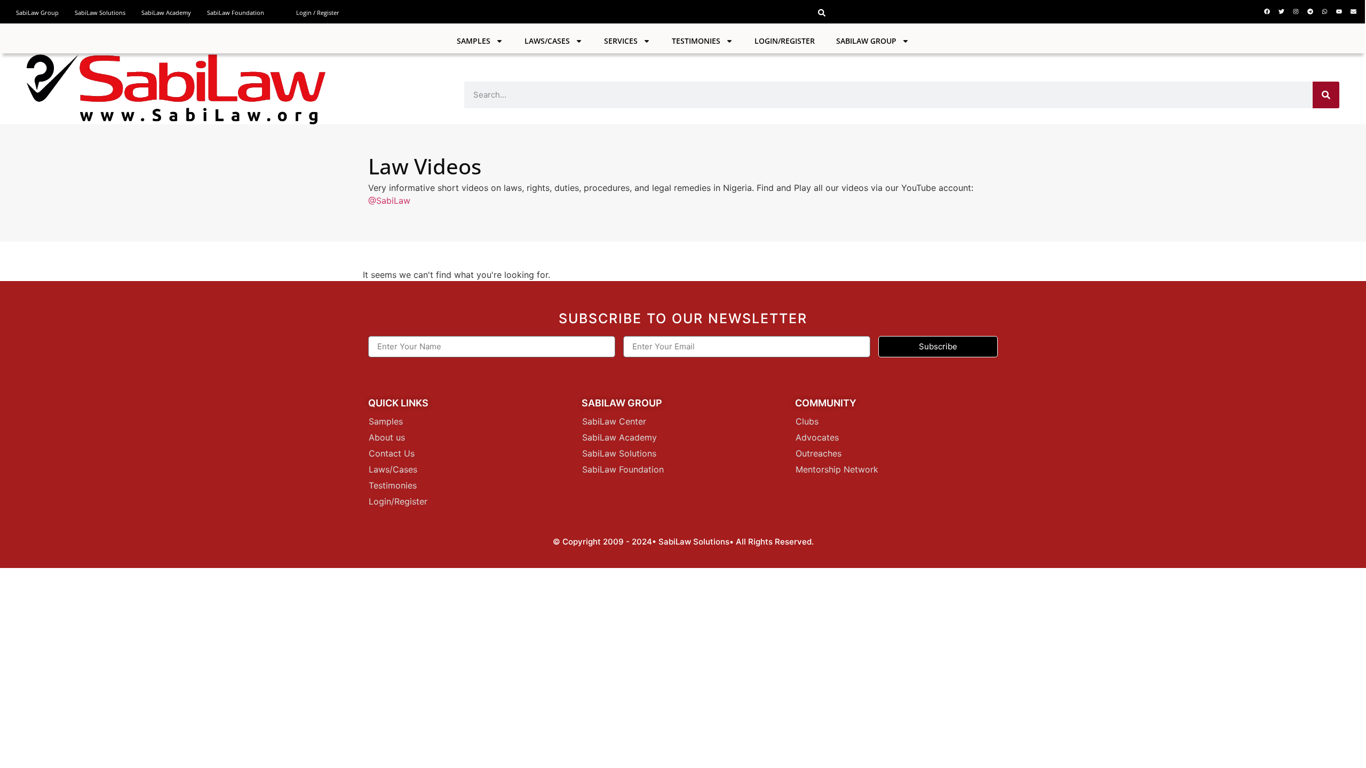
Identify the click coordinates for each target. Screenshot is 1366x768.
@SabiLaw (389, 200)
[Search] (1326, 95)
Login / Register (317, 13)
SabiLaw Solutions (100, 13)
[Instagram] (1296, 11)
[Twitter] (1282, 11)
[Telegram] (1310, 11)
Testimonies (696, 41)
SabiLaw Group (37, 13)
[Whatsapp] (1325, 11)
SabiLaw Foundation (235, 13)
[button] (821, 13)
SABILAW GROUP (866, 41)
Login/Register (785, 41)
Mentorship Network (837, 469)
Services (621, 41)
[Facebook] (1267, 11)
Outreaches (818, 453)
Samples (473, 41)
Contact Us (392, 453)
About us (387, 437)
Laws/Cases (547, 41)
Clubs (807, 421)
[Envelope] (1354, 11)
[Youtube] (1339, 11)
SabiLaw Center (614, 421)
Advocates (817, 437)
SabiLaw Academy (166, 13)
